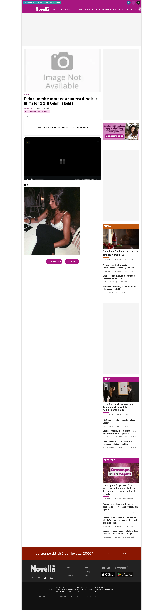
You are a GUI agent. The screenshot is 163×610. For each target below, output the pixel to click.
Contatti (42, 596)
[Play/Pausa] (28, 179)
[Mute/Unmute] (32, 179)
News (60, 9)
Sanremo (69, 576)
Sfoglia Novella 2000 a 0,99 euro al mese (42, 3)
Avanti (71, 261)
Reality (88, 567)
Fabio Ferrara (30, 111)
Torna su (120, 596)
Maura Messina (30, 108)
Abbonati (106, 568)
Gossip (88, 571)
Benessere (89, 9)
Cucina (133, 9)
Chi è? (107, 379)
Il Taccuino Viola (103, 9)
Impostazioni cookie (94, 596)
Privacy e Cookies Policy (68, 596)
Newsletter (120, 568)
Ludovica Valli (43, 111)
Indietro (55, 261)
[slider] (39, 179)
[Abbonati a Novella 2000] (121, 131)
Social (68, 9)
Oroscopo (109, 460)
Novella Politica (120, 9)
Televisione (78, 9)
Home (54, 9)
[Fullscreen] (97, 179)
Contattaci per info (116, 553)
